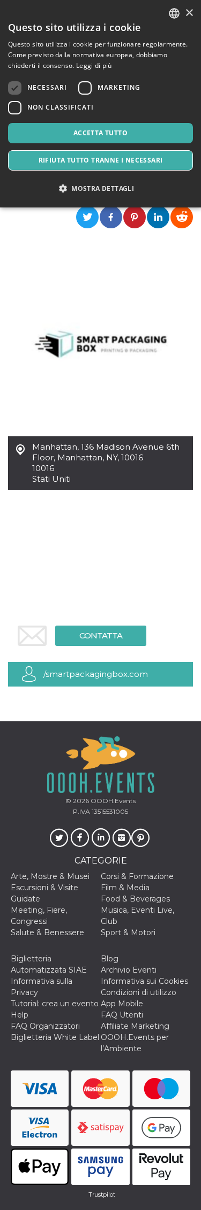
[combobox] (174, 13)
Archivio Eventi (129, 970)
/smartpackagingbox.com (95, 674)
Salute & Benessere (47, 932)
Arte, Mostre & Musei (50, 876)
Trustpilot (101, 1194)
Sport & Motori (128, 932)
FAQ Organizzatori (45, 1026)
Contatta (100, 635)
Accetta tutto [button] (100, 132)
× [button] (189, 13)
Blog (109, 959)
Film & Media (125, 887)
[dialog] (100, 103)
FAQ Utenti (122, 1015)
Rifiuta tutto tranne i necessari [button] (101, 160)
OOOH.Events (112, 801)
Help (19, 1015)
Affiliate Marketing (135, 1026)
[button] (100, 188)
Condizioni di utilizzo (138, 992)
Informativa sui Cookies (144, 981)
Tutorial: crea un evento (55, 1003)
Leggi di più (94, 65)
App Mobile (122, 1003)
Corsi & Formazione (137, 876)
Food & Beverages (135, 899)
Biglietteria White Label (55, 1037)
